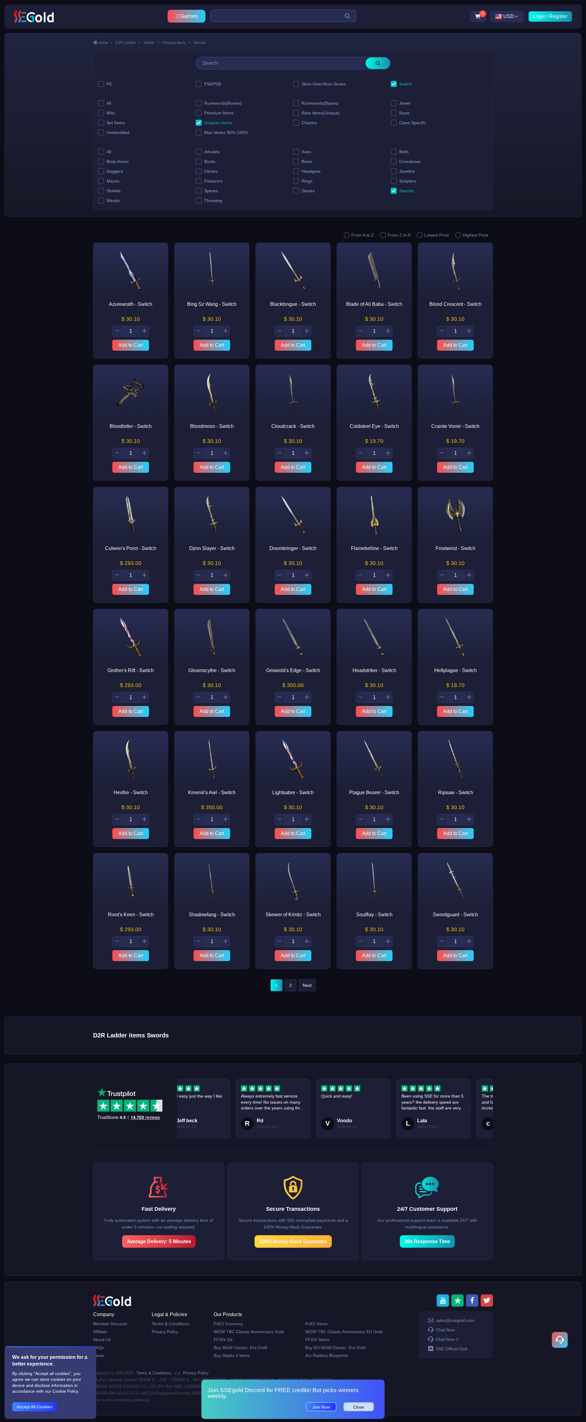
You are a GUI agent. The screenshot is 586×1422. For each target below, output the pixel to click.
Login (539, 16)
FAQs (98, 1347)
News (98, 1355)
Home (105, 43)
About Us (102, 1339)
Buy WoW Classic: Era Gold (240, 1347)
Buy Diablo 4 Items (232, 1355)
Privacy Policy (165, 1331)
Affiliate (100, 1331)
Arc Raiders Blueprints (326, 1355)
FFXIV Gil (223, 1339)
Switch (151, 43)
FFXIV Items (317, 1339)
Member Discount (110, 1323)
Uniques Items (176, 43)
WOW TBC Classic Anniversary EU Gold (343, 1331)
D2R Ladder (128, 43)
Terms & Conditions (170, 1323)
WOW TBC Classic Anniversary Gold (249, 1331)
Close (358, 1407)
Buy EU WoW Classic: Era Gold (335, 1347)
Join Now (321, 1407)
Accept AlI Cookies (34, 1406)
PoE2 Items (316, 1323)
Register (558, 16)
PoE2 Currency (228, 1323)
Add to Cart (130, 345)
